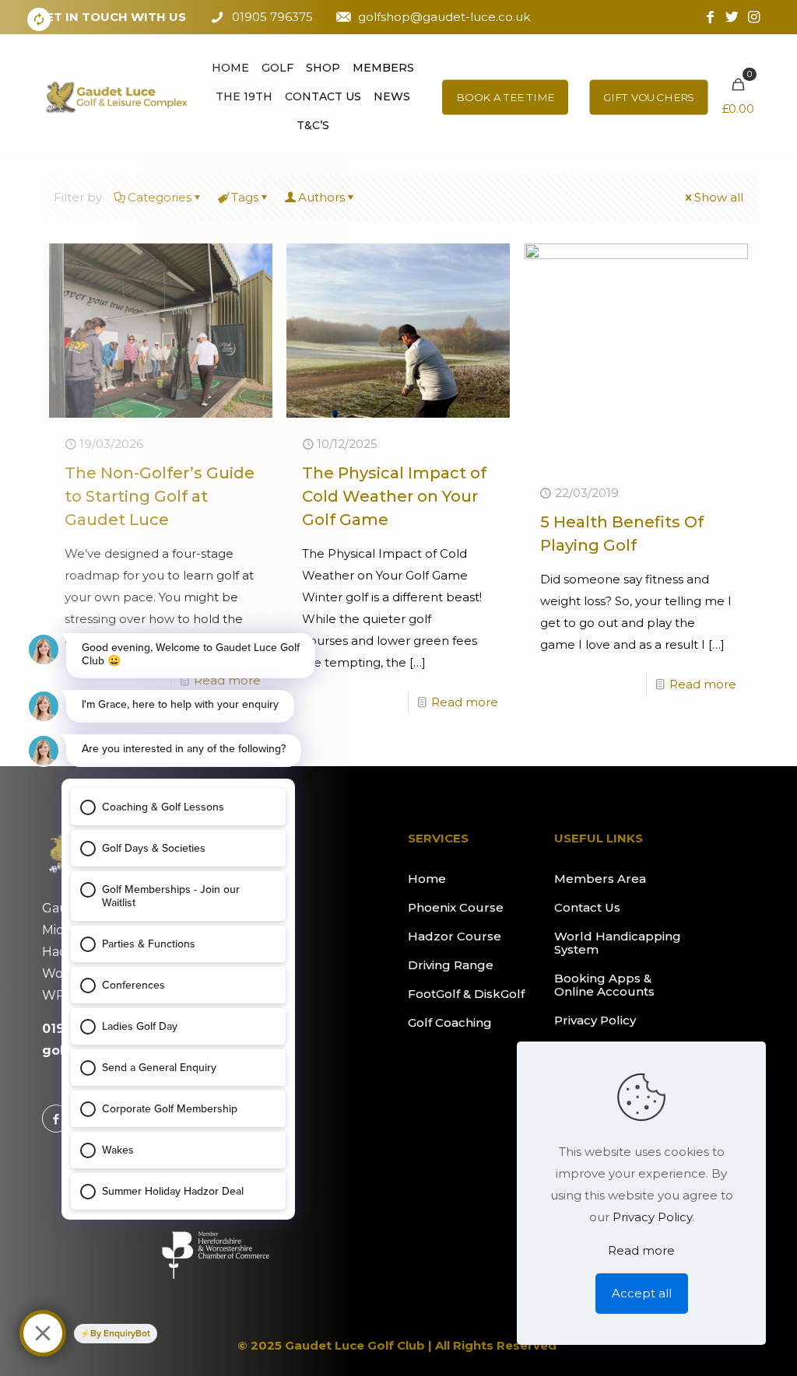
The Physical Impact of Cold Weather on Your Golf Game (394, 496)
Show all (718, 197)
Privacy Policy (595, 1020)
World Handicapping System (617, 943)
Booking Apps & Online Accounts (604, 985)
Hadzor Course (454, 936)
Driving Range (450, 965)
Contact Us (587, 907)
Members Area (600, 878)
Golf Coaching (450, 1022)
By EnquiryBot (120, 1333)
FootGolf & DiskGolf (466, 993)
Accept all (642, 1293)
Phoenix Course (456, 907)
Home (427, 878)
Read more (464, 702)
